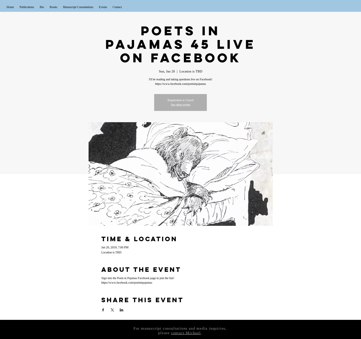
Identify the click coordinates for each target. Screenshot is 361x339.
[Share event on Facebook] (103, 309)
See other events (180, 104)
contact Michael (186, 333)
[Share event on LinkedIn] (121, 309)
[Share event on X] (112, 309)
